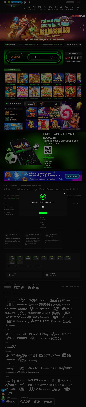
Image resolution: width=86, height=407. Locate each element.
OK (43, 213)
